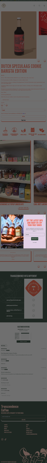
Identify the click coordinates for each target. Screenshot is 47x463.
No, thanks (35, 242)
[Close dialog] (44, 216)
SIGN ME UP (35, 238)
